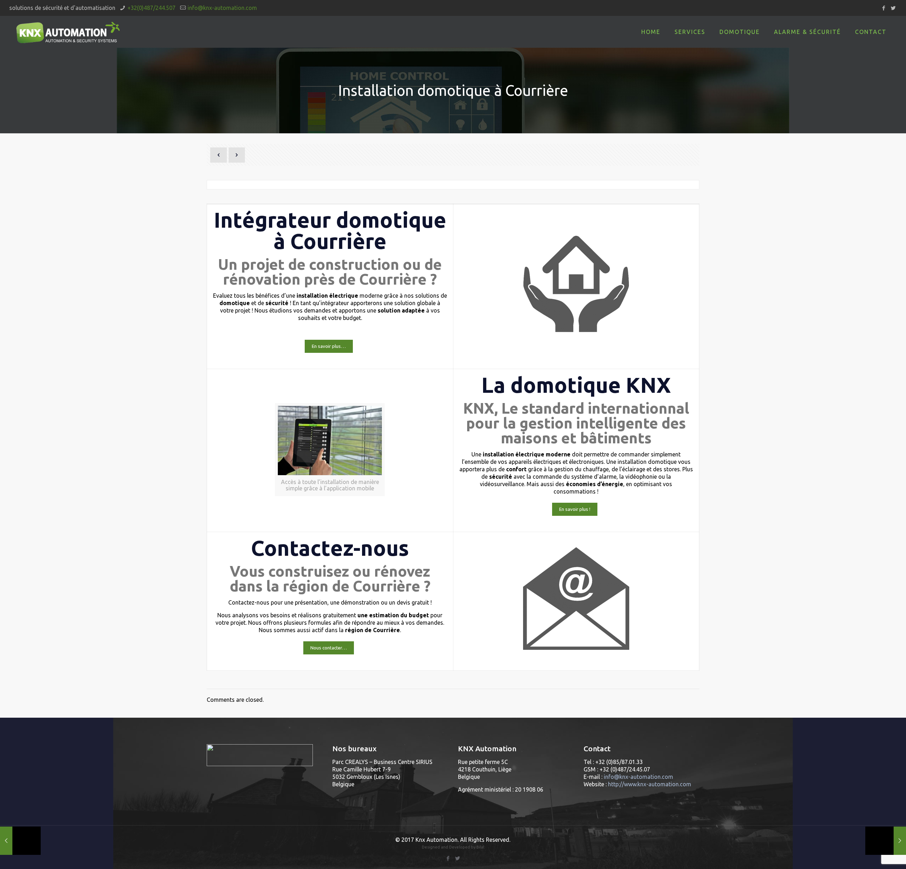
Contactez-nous (330, 548)
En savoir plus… (329, 346)
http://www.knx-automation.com (649, 784)
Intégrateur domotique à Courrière (330, 230)
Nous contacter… (328, 648)
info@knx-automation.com (222, 8)
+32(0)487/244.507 (151, 8)
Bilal (480, 847)
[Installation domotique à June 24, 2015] (20, 841)
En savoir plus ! (574, 509)
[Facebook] (883, 8)
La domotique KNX (576, 385)
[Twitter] (893, 8)
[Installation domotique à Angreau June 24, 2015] (885, 841)
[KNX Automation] (68, 32)
